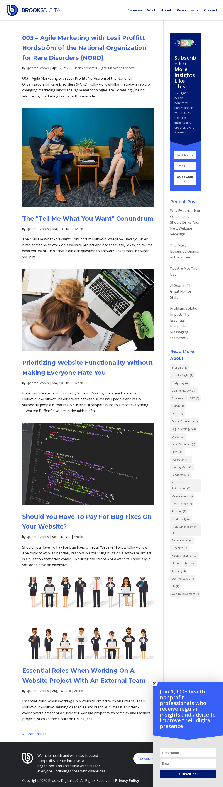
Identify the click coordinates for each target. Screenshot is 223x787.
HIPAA (177, 452)
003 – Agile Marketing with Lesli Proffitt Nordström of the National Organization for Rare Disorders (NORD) (84, 47)
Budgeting (180, 383)
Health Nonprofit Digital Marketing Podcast (104, 68)
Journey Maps (182, 467)
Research (179, 548)
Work (151, 10)
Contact (210, 10)
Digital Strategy (184, 429)
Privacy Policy (127, 780)
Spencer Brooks (37, 68)
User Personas (183, 579)
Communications (184, 391)
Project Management (184, 529)
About (166, 10)
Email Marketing (183, 444)
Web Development (185, 594)
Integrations (181, 459)
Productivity (181, 519)
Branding (179, 367)
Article (79, 229)
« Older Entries (34, 734)
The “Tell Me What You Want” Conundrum (88, 218)
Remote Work (182, 540)
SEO (176, 563)
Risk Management (184, 555)
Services (134, 10)
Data (177, 413)
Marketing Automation (181, 485)
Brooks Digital (182, 375)
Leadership (180, 475)
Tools (190, 563)
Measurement (182, 496)
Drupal (178, 436)
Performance (182, 504)
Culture (178, 406)
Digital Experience (185, 421)
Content (178, 398)
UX (175, 586)
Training (179, 571)
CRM (194, 398)
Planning (179, 511)
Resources (185, 10)
